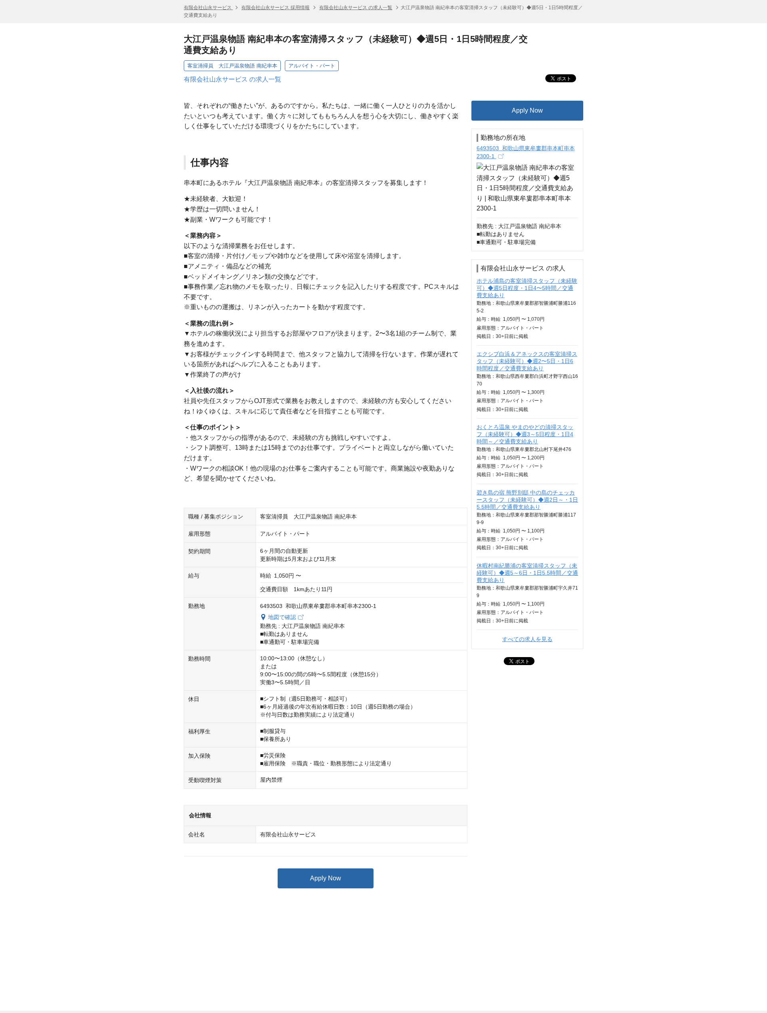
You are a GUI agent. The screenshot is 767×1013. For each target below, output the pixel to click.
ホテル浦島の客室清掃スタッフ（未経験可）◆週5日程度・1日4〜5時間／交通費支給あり (527, 288)
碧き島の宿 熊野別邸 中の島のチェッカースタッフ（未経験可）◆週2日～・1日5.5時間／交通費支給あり (527, 499)
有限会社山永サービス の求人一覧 (355, 7)
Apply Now (325, 878)
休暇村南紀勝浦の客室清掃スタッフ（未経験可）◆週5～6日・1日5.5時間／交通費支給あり (527, 572)
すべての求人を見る (527, 639)
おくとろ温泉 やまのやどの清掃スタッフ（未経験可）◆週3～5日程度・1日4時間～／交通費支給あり (525, 434)
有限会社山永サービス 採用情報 (275, 7)
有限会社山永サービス (208, 7)
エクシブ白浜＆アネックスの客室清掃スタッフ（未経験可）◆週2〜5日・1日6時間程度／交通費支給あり (527, 361)
